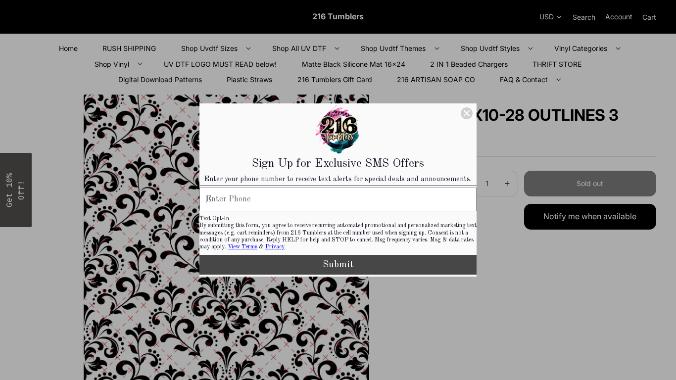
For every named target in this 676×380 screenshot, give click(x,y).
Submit (338, 265)
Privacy (275, 247)
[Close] (467, 113)
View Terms (242, 247)
